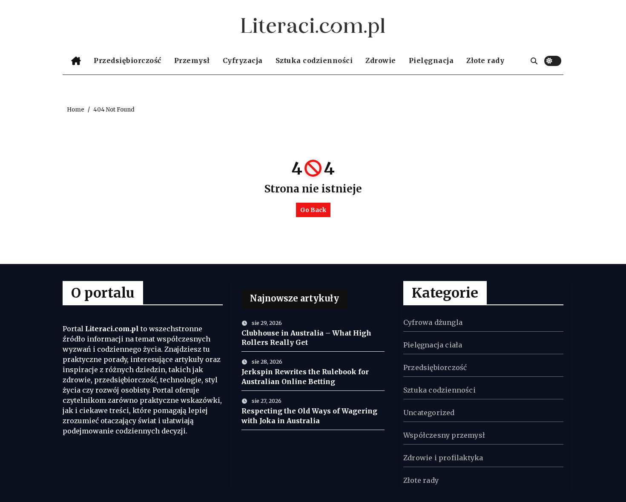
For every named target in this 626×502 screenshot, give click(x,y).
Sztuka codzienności (314, 60)
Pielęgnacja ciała (432, 345)
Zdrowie (380, 60)
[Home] (76, 61)
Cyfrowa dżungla (432, 322)
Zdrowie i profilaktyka (443, 457)
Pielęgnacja (431, 60)
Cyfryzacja (243, 60)
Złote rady (485, 60)
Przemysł (192, 60)
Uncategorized (429, 412)
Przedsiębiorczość (127, 60)
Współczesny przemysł (444, 435)
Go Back (313, 210)
